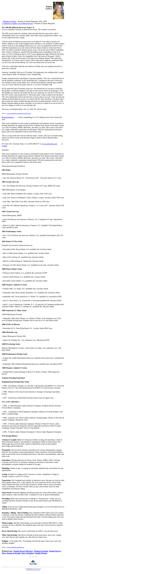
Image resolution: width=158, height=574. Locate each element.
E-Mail (4, 146)
